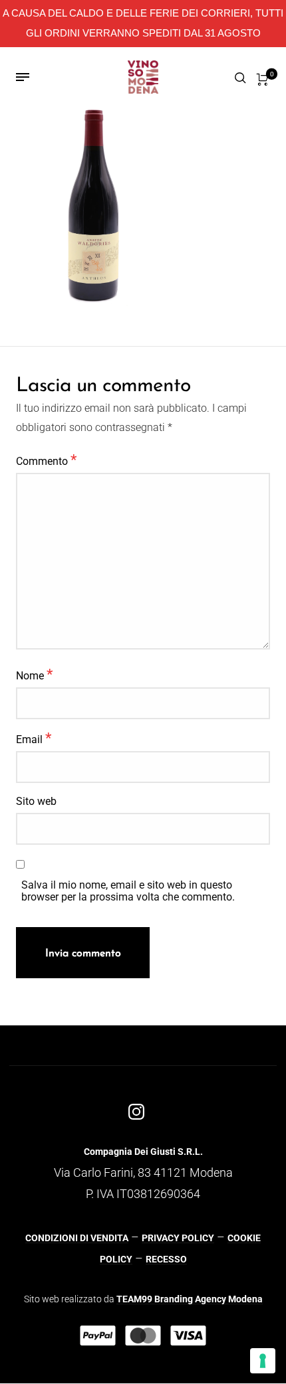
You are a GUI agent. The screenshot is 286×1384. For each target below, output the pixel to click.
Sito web (36, 801)
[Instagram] (136, 1112)
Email (33, 737)
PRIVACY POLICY (178, 1238)
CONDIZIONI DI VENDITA (76, 1238)
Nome (34, 674)
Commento (46, 459)
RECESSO (166, 1259)
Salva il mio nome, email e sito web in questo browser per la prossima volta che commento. (128, 891)
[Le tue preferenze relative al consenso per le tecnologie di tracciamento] (262, 1360)
